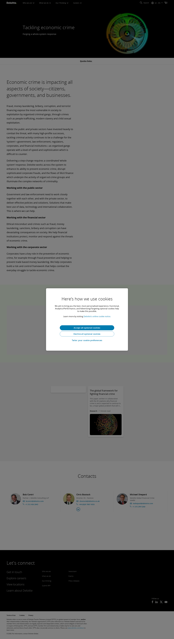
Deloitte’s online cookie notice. (97, 316)
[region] (87, 319)
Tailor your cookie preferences (87, 340)
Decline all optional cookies (87, 334)
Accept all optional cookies (87, 327)
